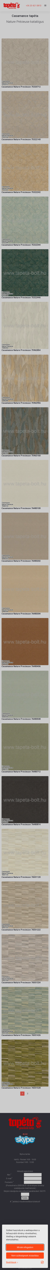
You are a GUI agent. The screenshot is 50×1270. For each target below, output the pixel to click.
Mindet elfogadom (25, 1247)
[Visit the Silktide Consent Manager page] (42, 1262)
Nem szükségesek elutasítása (25, 1255)
